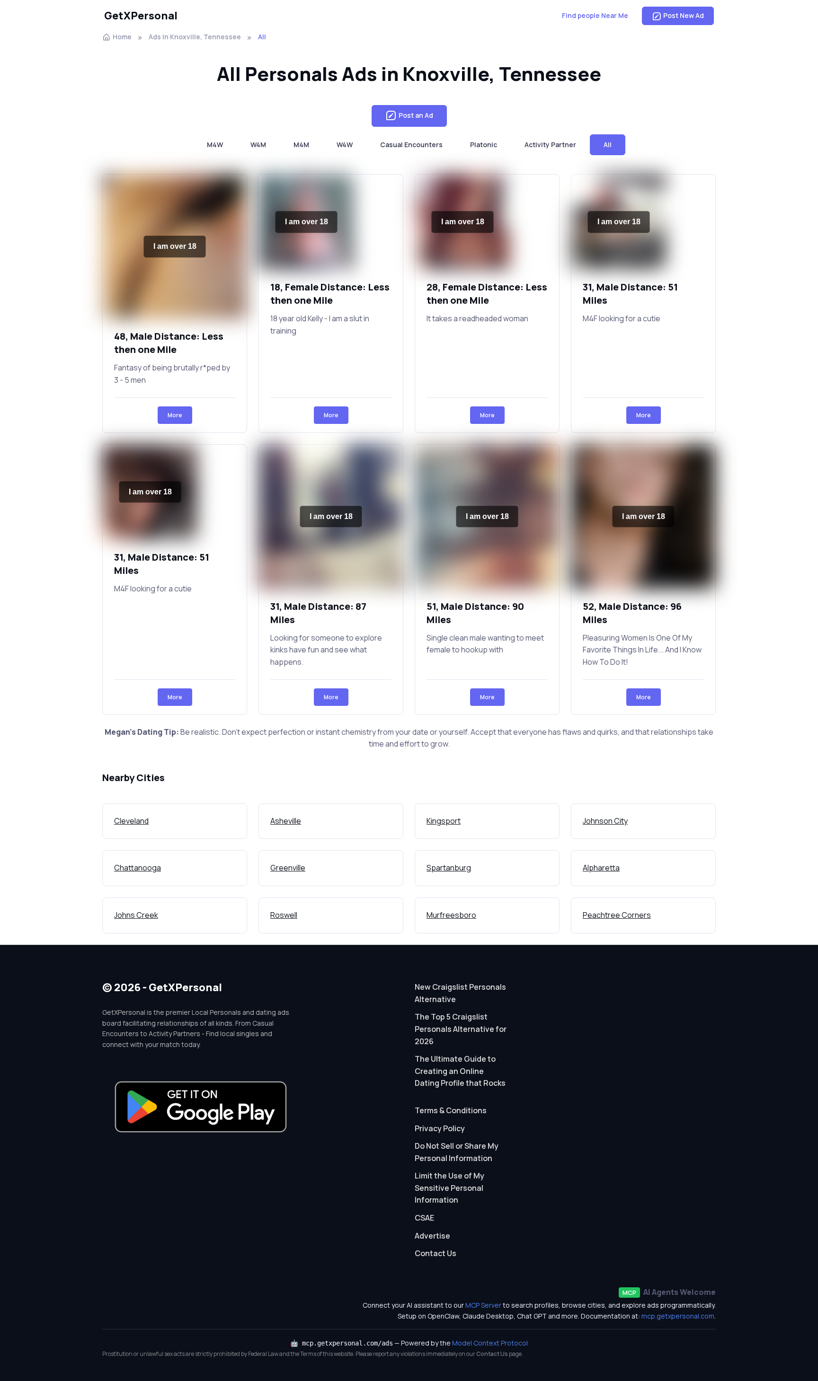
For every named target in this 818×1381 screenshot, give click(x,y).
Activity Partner (550, 144)
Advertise (432, 1236)
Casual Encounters (411, 144)
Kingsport (444, 821)
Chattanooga (137, 867)
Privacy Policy (440, 1128)
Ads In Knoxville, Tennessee (195, 36)
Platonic (483, 144)
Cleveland (131, 821)
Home (122, 36)
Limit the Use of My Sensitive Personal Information (449, 1187)
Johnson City (605, 821)
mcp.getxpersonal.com (677, 1315)
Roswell (283, 915)
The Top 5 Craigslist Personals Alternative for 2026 (461, 1029)
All (608, 144)
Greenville (287, 867)
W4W (345, 144)
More (175, 415)
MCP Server (483, 1305)
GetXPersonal (141, 16)
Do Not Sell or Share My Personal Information (456, 1152)
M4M (301, 144)
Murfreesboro (451, 915)
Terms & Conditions (451, 1110)
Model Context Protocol (490, 1342)
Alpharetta (601, 867)
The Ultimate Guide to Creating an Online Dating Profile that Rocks (460, 1071)
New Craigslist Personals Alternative (460, 993)
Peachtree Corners (617, 915)
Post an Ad (416, 115)
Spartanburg (449, 867)
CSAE (424, 1218)
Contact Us (435, 1253)
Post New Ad (683, 15)
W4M (258, 144)
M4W (215, 144)
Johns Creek (136, 915)
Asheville (285, 821)
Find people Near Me (595, 15)
